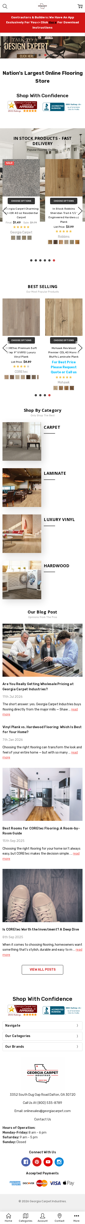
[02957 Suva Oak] (60, 377)
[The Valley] (7, 242)
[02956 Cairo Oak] (54, 377)
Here (53, 22)
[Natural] (18, 242)
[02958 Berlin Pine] (65, 377)
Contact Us (42, 1119)
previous (5, 47)
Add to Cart (21, 340)
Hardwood (56, 565)
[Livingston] (55, 232)
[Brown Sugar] (34, 242)
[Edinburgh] (66, 232)
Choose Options (21, 201)
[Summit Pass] (29, 242)
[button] (42, 47)
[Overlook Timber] (13, 242)
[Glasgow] (60, 232)
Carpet (52, 427)
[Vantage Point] (24, 242)
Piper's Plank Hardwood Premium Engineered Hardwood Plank (64, 213)
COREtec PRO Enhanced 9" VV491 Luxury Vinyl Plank (64, 352)
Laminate (55, 473)
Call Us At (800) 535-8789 (42, 1103)
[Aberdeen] (77, 232)
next (80, 47)
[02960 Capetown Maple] (76, 377)
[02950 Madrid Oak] (49, 377)
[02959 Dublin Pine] (70, 377)
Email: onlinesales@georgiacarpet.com (43, 1111)
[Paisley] (50, 232)
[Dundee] (71, 232)
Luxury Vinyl (59, 519)
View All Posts (43, 970)
